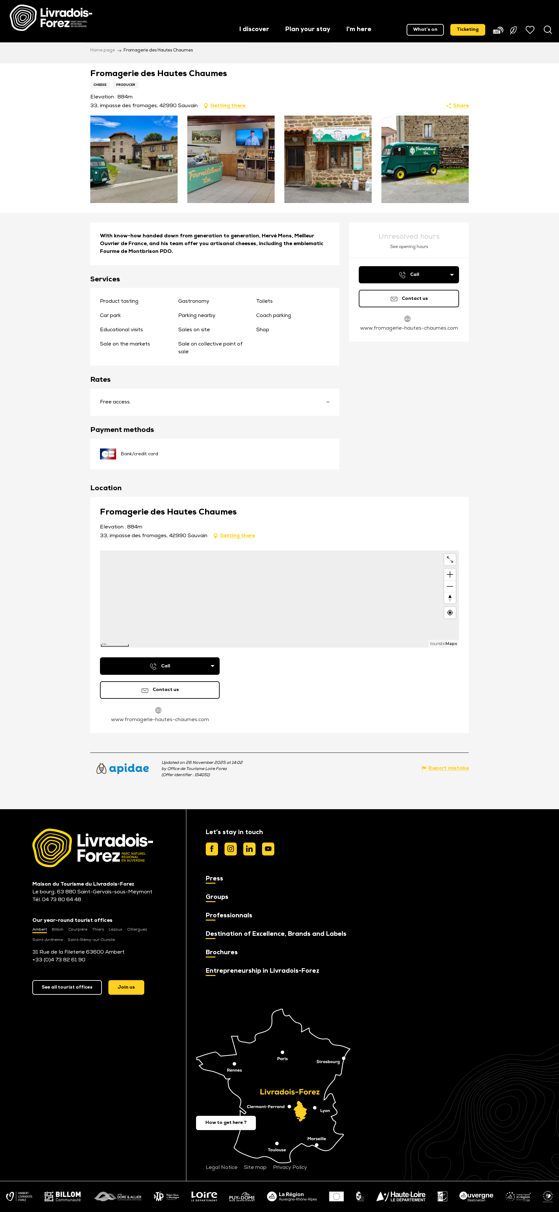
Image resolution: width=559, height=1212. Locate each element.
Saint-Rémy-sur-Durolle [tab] (91, 940)
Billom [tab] (57, 930)
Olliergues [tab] (137, 930)
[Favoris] (531, 30)
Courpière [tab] (77, 930)
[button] (254, 30)
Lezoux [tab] (115, 930)
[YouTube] (268, 849)
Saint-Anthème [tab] (47, 940)
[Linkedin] (249, 849)
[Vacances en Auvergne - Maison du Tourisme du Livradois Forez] (51, 18)
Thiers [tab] (98, 930)
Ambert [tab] (39, 930)
